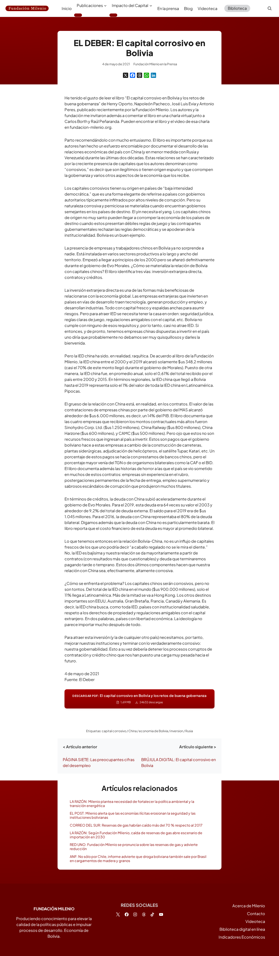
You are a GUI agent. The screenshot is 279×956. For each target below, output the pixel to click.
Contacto (256, 913)
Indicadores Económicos (242, 936)
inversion (176, 731)
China (132, 731)
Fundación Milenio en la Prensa (155, 64)
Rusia (189, 731)
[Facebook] (132, 75)
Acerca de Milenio (248, 905)
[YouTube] (161, 914)
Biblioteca (237, 8)
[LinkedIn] (153, 75)
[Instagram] (135, 914)
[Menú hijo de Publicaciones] (78, 15)
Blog (188, 8)
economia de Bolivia (153, 731)
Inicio (67, 8)
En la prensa (168, 8)
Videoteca (207, 8)
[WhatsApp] (146, 75)
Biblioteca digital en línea (242, 929)
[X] (125, 75)
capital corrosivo (114, 731)
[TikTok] (152, 914)
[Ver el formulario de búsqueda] (269, 8)
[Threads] (139, 75)
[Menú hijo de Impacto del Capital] (113, 15)
